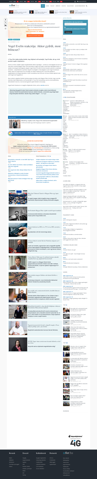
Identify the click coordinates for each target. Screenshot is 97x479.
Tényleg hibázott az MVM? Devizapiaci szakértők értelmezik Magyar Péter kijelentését (77, 403)
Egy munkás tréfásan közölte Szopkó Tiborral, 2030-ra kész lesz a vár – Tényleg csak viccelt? (75, 207)
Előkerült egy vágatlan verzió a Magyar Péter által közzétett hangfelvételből (39, 120)
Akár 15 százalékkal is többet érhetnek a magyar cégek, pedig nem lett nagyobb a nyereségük (78, 135)
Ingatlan (24, 462)
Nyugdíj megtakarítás (41, 458)
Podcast (52, 6)
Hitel (24, 464)
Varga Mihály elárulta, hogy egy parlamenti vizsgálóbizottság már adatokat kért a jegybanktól (78, 335)
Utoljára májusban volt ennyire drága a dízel (47, 159)
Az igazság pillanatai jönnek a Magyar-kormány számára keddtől (78, 353)
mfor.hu (51, 458)
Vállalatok (11, 460)
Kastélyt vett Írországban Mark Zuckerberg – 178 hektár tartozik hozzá (78, 162)
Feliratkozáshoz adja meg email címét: (73, 22)
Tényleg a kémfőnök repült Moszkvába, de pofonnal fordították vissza (78, 322)
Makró (10, 458)
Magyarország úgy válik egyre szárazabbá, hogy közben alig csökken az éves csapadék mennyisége (74, 196)
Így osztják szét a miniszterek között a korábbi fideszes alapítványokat (78, 309)
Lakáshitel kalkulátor (40, 464)
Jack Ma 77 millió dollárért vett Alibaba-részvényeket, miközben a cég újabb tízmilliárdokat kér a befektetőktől (79, 103)
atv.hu (42, 85)
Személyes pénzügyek (14, 464)
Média (24, 470)
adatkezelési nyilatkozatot (73, 28)
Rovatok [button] (64, 6)
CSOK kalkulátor (39, 466)
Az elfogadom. (75, 28)
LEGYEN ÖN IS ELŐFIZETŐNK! (35, 141)
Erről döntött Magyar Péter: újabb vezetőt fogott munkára (78, 315)
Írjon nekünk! (66, 458)
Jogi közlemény (66, 464)
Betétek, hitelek (26, 466)
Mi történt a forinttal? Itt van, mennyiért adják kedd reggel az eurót (78, 365)
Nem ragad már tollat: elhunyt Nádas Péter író (20, 170)
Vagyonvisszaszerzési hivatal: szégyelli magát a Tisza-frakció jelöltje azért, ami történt (79, 378)
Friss (43, 6)
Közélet (10, 39)
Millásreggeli (52, 462)
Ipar (23, 473)
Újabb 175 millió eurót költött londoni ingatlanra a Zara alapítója (76, 150)
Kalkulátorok (70, 6)
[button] (75, 1)
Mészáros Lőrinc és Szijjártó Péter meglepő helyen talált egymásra (78, 347)
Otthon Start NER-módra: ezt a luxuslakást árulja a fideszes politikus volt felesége (78, 328)
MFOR (13, 6)
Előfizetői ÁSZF (66, 473)
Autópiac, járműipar (27, 468)
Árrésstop (58, 6)
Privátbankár (52, 460)
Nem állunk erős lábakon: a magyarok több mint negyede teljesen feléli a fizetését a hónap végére (74, 185)
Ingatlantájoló (53, 464)
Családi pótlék (39, 462)
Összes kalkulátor (40, 468)
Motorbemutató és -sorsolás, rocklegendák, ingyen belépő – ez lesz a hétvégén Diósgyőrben (75, 202)
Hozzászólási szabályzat (68, 471)
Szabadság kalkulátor (41, 460)
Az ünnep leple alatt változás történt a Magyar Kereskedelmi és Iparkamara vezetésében (79, 360)
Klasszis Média (66, 468)
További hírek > (67, 175)
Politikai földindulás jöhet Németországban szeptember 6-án (78, 371)
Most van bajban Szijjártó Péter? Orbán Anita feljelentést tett (77, 396)
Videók (47, 6)
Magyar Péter (16, 39)
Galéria (10, 466)
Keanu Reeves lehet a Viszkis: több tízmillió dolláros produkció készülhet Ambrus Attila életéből (78, 117)
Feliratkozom (68, 32)
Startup (24, 475)
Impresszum (66, 462)
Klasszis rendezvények (80, 6)
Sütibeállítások (66, 475)
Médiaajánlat (66, 460)
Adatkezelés (66, 466)
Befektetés (11, 462)
